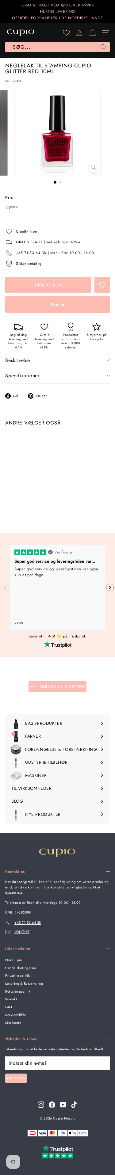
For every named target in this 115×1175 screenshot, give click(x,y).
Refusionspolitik (18, 991)
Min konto (13, 1022)
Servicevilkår (15, 1014)
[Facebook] (52, 1104)
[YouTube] (63, 1104)
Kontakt (11, 999)
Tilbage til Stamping (61, 686)
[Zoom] (93, 167)
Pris (9, 197)
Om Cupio (13, 959)
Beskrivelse (17, 360)
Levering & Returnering (24, 983)
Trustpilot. (78, 636)
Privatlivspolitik (17, 975)
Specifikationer (22, 375)
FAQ (8, 1007)
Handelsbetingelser (20, 967)
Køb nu (57, 304)
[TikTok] (74, 1104)
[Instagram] (41, 1104)
